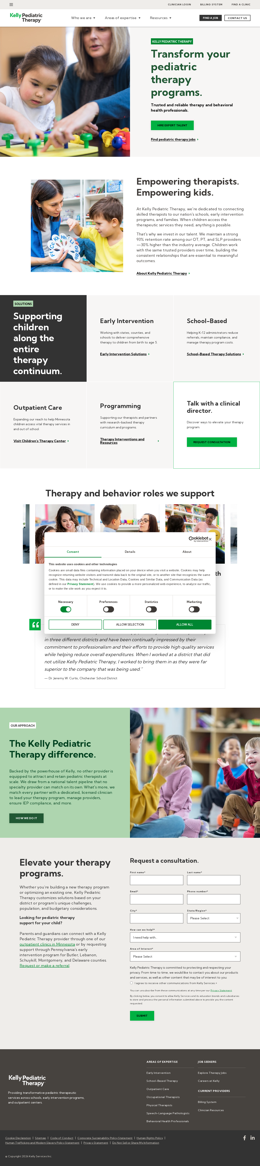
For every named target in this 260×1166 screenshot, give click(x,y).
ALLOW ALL (184, 624)
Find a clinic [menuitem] (241, 4)
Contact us (237, 18)
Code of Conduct (61, 1138)
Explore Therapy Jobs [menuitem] (212, 1073)
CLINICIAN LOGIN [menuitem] (179, 4)
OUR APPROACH (23, 725)
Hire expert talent (172, 125)
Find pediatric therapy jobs (173, 139)
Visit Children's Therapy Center (40, 441)
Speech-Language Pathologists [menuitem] (168, 1113)
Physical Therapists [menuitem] (159, 1105)
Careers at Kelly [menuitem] (208, 1081)
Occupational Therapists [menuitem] (163, 1097)
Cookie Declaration (18, 1138)
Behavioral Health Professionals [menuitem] (168, 1121)
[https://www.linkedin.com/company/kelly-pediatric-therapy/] (252, 1139)
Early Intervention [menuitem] (159, 1073)
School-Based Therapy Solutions (214, 354)
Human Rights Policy (150, 1138)
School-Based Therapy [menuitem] (162, 1081)
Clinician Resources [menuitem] (211, 1110)
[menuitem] (83, 18)
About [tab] (187, 551)
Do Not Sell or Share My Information (135, 1142)
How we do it (26, 818)
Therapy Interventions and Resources (122, 441)
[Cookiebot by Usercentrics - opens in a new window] (191, 539)
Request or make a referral (44, 965)
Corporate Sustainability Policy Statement (104, 1138)
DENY (75, 624)
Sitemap (40, 1138)
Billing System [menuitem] (211, 4)
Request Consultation (211, 442)
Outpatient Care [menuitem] (158, 1089)
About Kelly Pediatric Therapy (161, 273)
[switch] (108, 609)
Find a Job (210, 18)
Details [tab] (130, 551)
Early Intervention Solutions (123, 354)
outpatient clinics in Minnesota (47, 944)
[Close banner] (210, 539)
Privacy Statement (80, 583)
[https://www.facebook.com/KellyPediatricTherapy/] (244, 1139)
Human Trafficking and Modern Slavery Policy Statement (42, 1142)
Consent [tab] (73, 551)
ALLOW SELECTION (130, 624)
